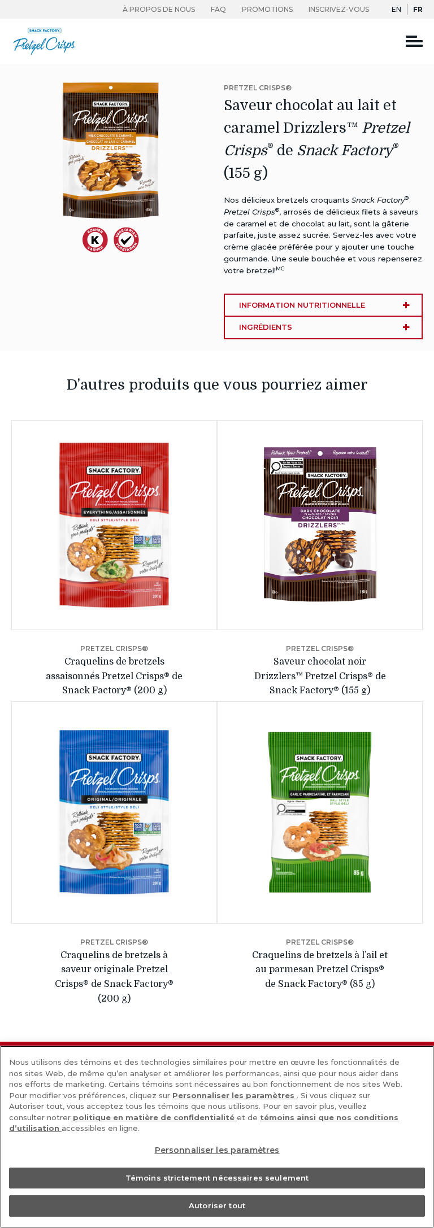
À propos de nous (159, 9)
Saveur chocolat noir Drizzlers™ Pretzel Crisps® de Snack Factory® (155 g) (320, 676)
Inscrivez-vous (339, 9)
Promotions (267, 9)
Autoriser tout (217, 1205)
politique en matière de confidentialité (154, 1117)
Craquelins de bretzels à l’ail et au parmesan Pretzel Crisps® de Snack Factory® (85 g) (320, 969)
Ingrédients (265, 326)
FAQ (218, 9)
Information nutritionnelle (302, 304)
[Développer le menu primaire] (414, 41)
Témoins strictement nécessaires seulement (217, 1177)
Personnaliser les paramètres (234, 1095)
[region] (217, 1137)
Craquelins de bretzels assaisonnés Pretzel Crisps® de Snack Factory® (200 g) (114, 676)
